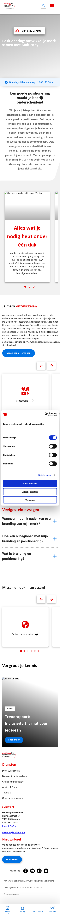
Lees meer (14, 740)
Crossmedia (22, 401)
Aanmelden (12, 859)
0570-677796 (9, 826)
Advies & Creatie (10, 787)
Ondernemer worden (12, 798)
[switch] (53, 446)
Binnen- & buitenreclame (14, 776)
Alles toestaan (30, 483)
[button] (52, 5)
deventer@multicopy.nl (13, 832)
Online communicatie (22, 634)
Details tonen (44, 475)
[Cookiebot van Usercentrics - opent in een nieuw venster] (44, 414)
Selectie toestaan (30, 491)
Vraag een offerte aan (18, 353)
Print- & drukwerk (11, 771)
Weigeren (30, 500)
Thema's (6, 792)
